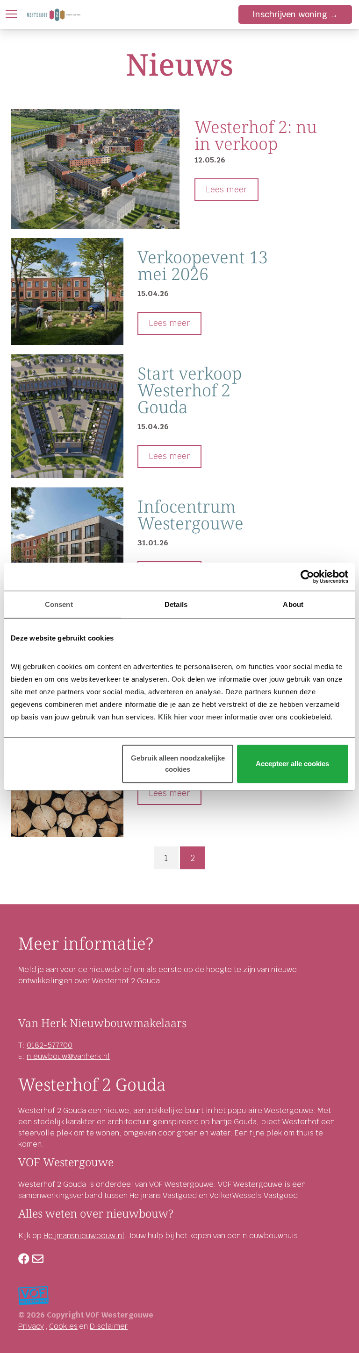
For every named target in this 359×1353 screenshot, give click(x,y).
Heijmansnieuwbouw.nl (83, 1235)
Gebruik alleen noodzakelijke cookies (178, 763)
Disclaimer (109, 1326)
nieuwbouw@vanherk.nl (68, 1056)
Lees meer (226, 189)
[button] (11, 14)
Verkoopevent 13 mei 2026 (202, 265)
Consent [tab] (59, 604)
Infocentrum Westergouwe (190, 515)
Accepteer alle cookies (292, 764)
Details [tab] (176, 604)
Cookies (63, 1326)
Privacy (31, 1326)
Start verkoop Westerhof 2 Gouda (189, 390)
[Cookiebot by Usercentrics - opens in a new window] (307, 577)
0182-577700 (49, 1045)
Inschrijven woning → (295, 14)
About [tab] (293, 604)
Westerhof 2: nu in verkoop (255, 135)
